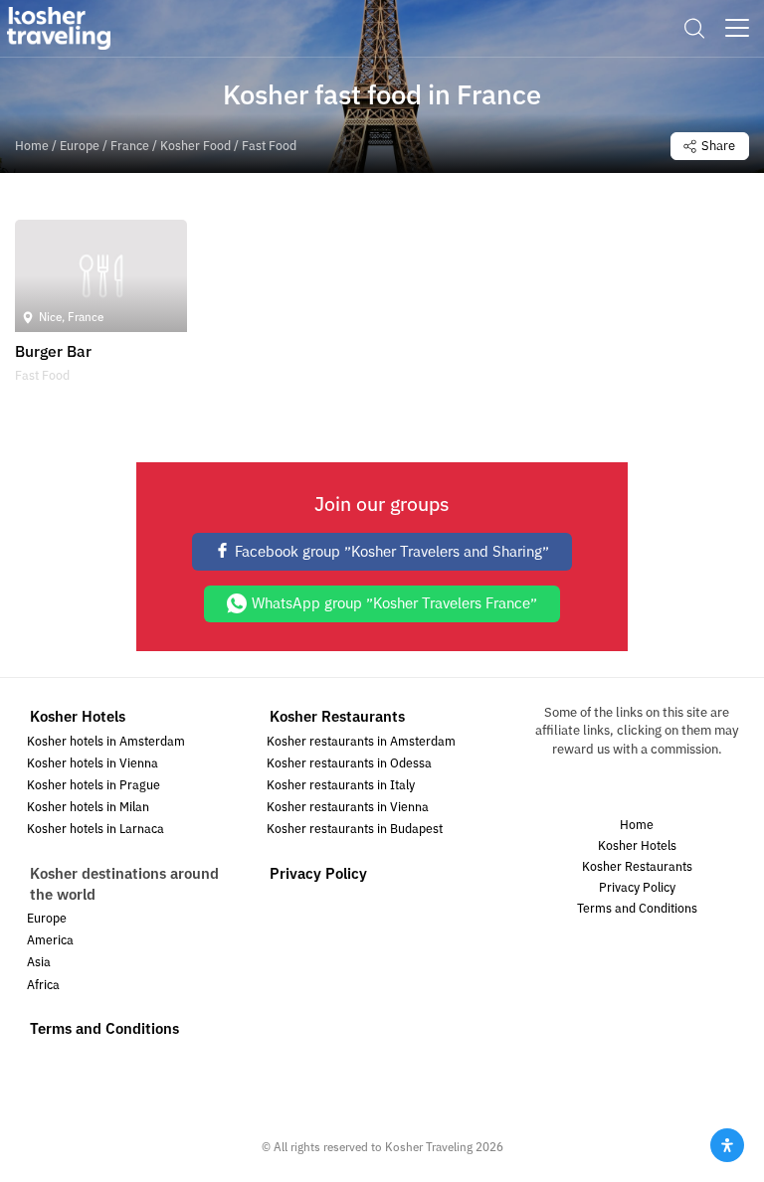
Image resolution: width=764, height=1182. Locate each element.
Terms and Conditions (104, 1029)
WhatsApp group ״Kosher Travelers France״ (394, 603)
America (50, 940)
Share (718, 146)
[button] (694, 28)
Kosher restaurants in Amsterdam (361, 742)
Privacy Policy (318, 874)
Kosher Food (195, 146)
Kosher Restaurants (337, 717)
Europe (79, 146)
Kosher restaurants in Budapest (355, 829)
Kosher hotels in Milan (88, 807)
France (129, 146)
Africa (43, 985)
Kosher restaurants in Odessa (349, 764)
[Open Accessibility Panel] (727, 1145)
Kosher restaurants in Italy (341, 785)
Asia (39, 962)
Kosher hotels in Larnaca (95, 829)
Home (32, 146)
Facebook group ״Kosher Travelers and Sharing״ (392, 552)
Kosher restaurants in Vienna (348, 807)
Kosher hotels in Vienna (92, 764)
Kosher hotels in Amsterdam (106, 742)
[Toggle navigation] (737, 28)
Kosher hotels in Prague (93, 785)
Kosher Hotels (77, 717)
